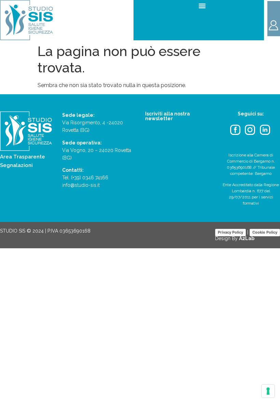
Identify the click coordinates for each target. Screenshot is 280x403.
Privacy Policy (230, 232)
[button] (202, 5)
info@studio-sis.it (81, 185)
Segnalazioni (16, 165)
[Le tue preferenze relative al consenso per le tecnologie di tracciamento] (268, 391)
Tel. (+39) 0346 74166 (85, 177)
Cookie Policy (264, 232)
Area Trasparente (22, 157)
